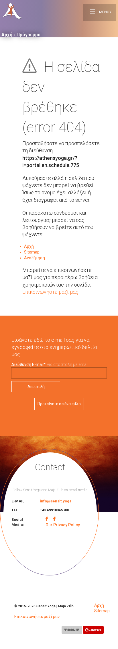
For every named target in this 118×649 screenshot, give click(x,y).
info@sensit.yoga (56, 501)
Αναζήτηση (34, 258)
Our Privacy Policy (63, 525)
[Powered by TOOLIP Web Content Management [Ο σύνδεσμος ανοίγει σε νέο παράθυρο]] (72, 631)
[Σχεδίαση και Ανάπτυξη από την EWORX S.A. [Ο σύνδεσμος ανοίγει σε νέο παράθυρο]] (93, 631)
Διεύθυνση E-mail (28, 364)
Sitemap (32, 252)
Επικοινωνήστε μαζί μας (50, 292)
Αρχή (6, 34)
